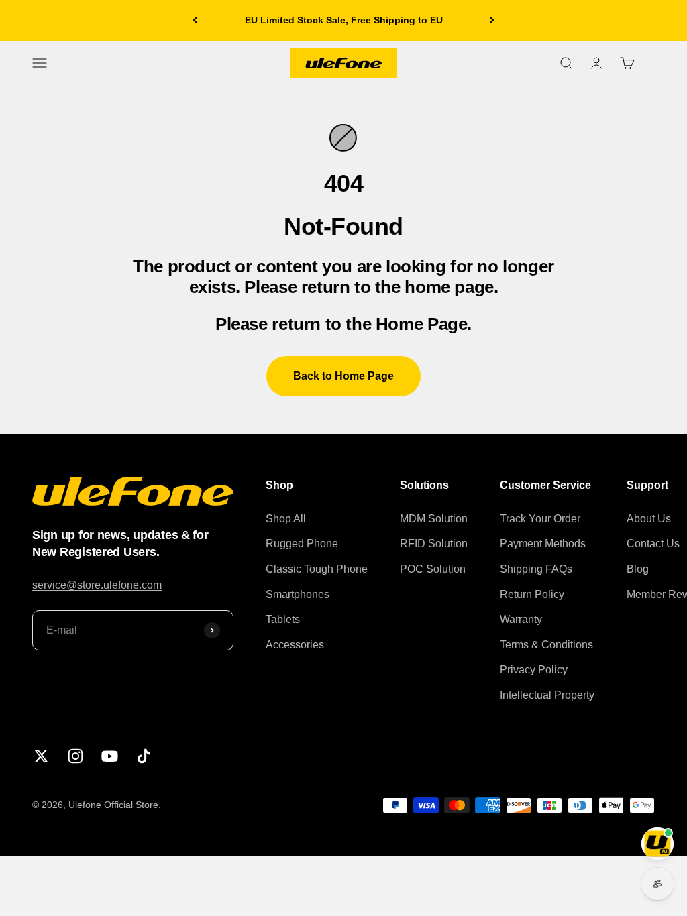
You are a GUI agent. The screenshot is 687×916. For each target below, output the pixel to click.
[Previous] (195, 20)
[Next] (492, 20)
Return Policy (532, 594)
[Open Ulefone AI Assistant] (657, 843)
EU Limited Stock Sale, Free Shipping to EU (344, 20)
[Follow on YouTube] (110, 756)
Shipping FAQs (536, 569)
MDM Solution (434, 518)
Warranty (521, 619)
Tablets (283, 619)
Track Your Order (540, 518)
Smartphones (297, 594)
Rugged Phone (302, 543)
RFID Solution (434, 543)
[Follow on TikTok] (144, 756)
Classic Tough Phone (317, 569)
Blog (638, 569)
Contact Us (653, 543)
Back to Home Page (343, 376)
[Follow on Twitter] (41, 756)
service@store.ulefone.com (97, 585)
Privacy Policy (534, 669)
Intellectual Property (547, 695)
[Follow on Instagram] (75, 756)
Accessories (295, 644)
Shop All (286, 518)
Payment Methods (543, 543)
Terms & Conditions (546, 644)
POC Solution (433, 569)
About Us (649, 518)
